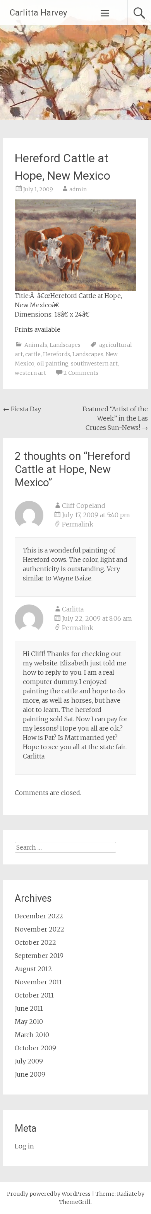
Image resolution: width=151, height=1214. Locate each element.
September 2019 (39, 955)
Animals (35, 344)
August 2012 (33, 969)
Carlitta (73, 609)
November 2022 (39, 929)
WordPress (76, 1193)
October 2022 (35, 942)
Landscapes (65, 344)
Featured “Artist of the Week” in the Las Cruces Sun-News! (115, 418)
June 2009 (30, 1074)
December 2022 (39, 916)
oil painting (53, 363)
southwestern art (94, 363)
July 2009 (29, 1061)
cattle (33, 354)
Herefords (56, 354)
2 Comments (80, 372)
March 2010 (32, 1035)
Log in (24, 1146)
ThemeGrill (75, 1201)
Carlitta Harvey (38, 12)
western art (30, 372)
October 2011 (34, 995)
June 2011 (29, 1008)
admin (78, 189)
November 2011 (38, 982)
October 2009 (35, 1048)
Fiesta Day (22, 409)
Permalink (77, 524)
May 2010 (29, 1021)
